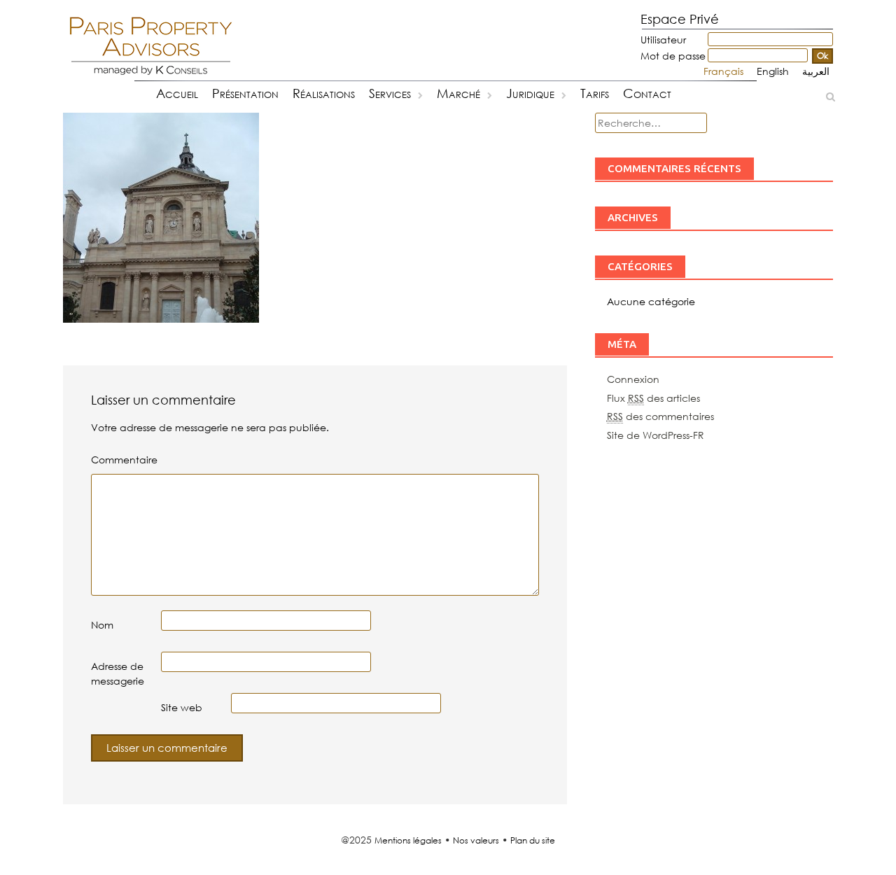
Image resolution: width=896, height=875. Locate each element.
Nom (102, 624)
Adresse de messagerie (117, 673)
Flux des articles (653, 398)
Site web (181, 707)
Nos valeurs (476, 840)
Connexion (633, 379)
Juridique (530, 93)
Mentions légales (408, 840)
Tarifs (594, 93)
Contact (647, 93)
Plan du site (532, 840)
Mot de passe (673, 55)
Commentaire (124, 459)
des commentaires (660, 416)
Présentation (245, 93)
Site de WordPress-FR (655, 435)
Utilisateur (663, 39)
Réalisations (324, 93)
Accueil (177, 93)
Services (390, 93)
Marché (458, 93)
